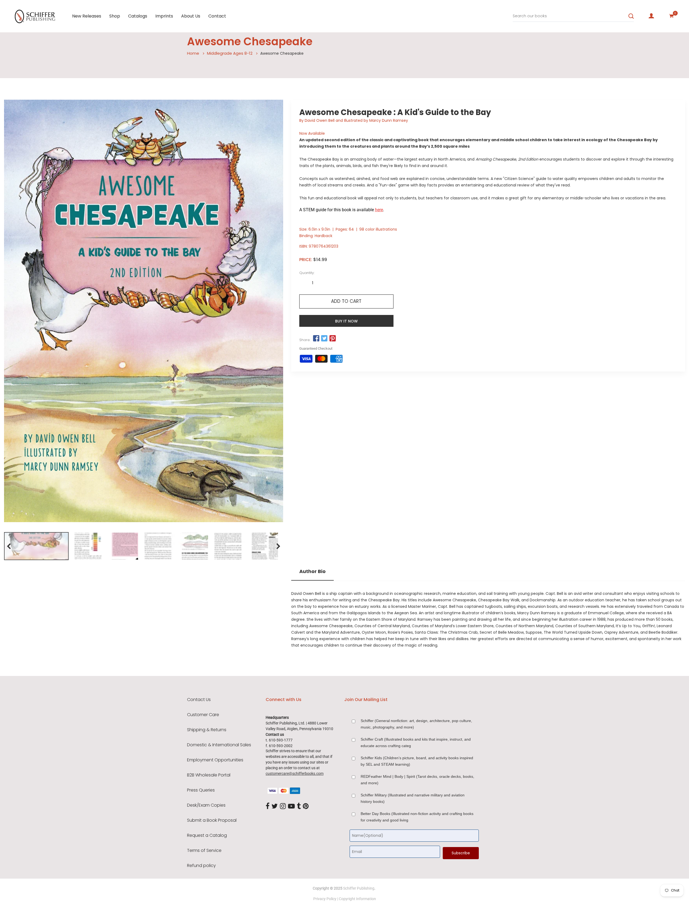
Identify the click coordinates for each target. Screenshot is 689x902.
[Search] (631, 16)
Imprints (164, 16)
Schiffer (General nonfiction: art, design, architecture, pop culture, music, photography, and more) (416, 724)
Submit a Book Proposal (212, 820)
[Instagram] (283, 806)
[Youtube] (291, 806)
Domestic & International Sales (219, 745)
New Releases (86, 16)
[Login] (651, 16)
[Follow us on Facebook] (316, 338)
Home (193, 53)
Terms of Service (204, 850)
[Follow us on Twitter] (324, 338)
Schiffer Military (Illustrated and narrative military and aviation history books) (413, 798)
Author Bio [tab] (312, 571)
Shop (114, 16)
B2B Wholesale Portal (208, 775)
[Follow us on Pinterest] (332, 338)
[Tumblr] (299, 806)
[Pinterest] (306, 806)
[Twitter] (275, 806)
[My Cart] (671, 16)
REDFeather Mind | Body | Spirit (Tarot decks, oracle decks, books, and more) (417, 779)
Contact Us (199, 700)
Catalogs (137, 16)
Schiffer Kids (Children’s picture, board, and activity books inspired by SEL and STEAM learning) (417, 761)
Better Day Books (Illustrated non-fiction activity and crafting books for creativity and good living (417, 816)
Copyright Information (357, 899)
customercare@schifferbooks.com (295, 773)
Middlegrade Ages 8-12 (229, 53)
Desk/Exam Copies (206, 805)
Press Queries (201, 790)
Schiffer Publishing (358, 888)
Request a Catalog (207, 835)
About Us (190, 16)
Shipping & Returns (206, 730)
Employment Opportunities (215, 760)
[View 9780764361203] (36, 546)
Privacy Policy (324, 899)
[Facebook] (267, 806)
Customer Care (203, 715)
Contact (217, 16)
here (379, 209)
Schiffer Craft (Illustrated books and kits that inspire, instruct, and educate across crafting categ (416, 742)
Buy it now (346, 321)
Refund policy (201, 865)
